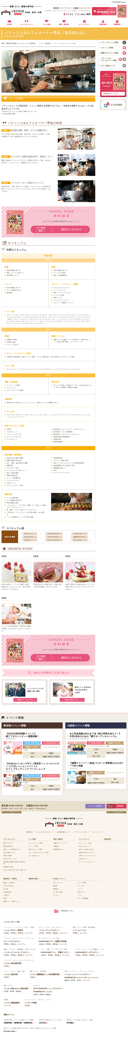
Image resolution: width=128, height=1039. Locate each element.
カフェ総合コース (108, 66)
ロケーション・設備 (85, 843)
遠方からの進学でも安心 (86, 849)
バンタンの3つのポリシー (44, 832)
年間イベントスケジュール (87, 855)
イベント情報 (82, 882)
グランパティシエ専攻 (109, 42)
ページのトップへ (116, 812)
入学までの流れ (8, 886)
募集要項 (117, 24)
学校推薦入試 (7, 892)
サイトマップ (97, 832)
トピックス (81, 886)
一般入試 (6, 895)
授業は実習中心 (8, 846)
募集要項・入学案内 (10, 879)
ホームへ (12, 812)
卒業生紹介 (103, 24)
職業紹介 (55, 889)
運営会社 (29, 832)
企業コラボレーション (10, 858)
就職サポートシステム (60, 843)
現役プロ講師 (7, 855)
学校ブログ (81, 892)
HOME (9, 24)
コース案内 (32, 839)
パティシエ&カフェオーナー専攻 (109, 59)
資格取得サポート (59, 849)
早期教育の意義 (8, 867)
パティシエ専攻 (107, 48)
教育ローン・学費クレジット (12, 901)
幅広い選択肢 (64, 24)
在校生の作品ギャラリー (86, 852)
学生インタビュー (84, 846)
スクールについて (26, 24)
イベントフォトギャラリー (87, 862)
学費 (4, 898)
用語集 (55, 886)
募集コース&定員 (8, 882)
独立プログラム (8, 843)
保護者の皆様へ (33, 879)
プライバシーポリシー (81, 832)
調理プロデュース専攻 (109, 53)
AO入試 (5, 889)
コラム (80, 895)
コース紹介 (47, 24)
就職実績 (56, 846)
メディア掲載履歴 (83, 898)
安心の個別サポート (9, 852)
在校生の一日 (83, 858)
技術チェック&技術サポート (12, 849)
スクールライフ (84, 24)
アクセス (69, 14)
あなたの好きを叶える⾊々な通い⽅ (14, 870)
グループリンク (58, 882)
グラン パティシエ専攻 (35, 843)
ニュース (80, 889)
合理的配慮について (63, 832)
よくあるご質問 (83, 14)
